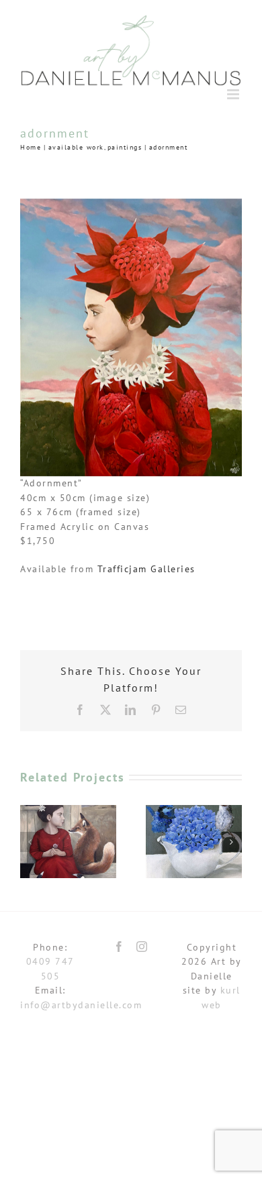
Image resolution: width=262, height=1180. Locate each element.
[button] (30, 842)
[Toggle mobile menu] (235, 94)
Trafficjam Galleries (146, 569)
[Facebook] (120, 946)
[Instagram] (142, 946)
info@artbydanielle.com (81, 1005)
